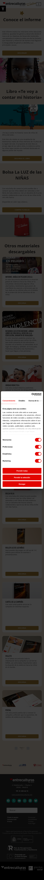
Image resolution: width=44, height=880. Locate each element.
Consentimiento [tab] (9, 401)
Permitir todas (22, 471)
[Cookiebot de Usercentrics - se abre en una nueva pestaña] (31, 394)
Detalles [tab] (22, 401)
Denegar (22, 484)
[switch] (38, 447)
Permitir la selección (22, 477)
